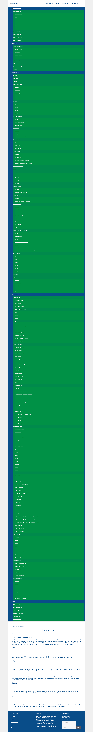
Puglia (16, 458)
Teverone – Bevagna (20, 531)
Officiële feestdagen (17, 60)
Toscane (16, 315)
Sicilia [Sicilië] (16, 195)
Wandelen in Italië (17, 560)
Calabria (15, 81)
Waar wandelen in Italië (20, 566)
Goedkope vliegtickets (18, 613)
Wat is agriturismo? (17, 66)
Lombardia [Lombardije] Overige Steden (23, 163)
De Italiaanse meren (17, 385)
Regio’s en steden (15, 72)
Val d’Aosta (15, 274)
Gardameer (18, 397)
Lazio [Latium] (16, 128)
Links (12, 725)
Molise (14, 169)
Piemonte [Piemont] (19, 367)
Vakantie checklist (17, 63)
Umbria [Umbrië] (16, 253)
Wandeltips (17, 572)
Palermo (18, 508)
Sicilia (16, 461)
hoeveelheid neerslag (50, 669)
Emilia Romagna (16, 101)
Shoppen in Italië (17, 534)
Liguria (16, 452)
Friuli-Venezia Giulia (17, 116)
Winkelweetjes (18, 554)
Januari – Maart (18, 49)
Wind (16, 25)
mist (69, 676)
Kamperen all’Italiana (19, 335)
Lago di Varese (19, 408)
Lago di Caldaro (19, 417)
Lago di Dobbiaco (19, 420)
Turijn (16, 546)
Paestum (17, 98)
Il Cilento (17, 96)
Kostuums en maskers (19, 306)
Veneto (14, 277)
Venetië (16, 549)
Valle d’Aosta (17, 592)
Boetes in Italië (16, 610)
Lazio (16, 312)
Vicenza (16, 291)
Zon (15, 28)
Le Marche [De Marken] (18, 166)
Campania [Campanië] (18, 84)
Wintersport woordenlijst (20, 598)
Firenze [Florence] (19, 215)
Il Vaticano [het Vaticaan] (20, 136)
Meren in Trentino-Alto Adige (21, 242)
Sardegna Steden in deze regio (21, 192)
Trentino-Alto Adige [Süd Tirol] (20, 230)
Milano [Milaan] (18, 157)
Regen (16, 20)
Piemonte (17, 587)
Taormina (18, 511)
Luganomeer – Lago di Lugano (22, 402)
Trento (16, 245)
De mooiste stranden (19, 429)
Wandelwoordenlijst (19, 575)
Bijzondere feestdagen (18, 46)
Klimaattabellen (16, 31)
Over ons (13, 716)
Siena (16, 227)
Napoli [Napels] (18, 93)
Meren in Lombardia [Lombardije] (22, 160)
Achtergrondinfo (17, 11)
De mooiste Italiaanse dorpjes (19, 309)
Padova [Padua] (18, 283)
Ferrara (16, 110)
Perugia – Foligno (20, 528)
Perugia (16, 271)
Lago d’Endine (19, 405)
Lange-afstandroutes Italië (20, 563)
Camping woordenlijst (19, 332)
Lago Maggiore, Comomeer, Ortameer (24, 394)
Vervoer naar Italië (17, 619)
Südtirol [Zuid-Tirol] (19, 248)
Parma (16, 113)
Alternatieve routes (17, 607)
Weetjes (15, 69)
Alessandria (17, 177)
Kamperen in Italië (17, 321)
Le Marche (17, 455)
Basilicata (15, 78)
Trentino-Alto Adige (19, 376)
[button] (81, 3)
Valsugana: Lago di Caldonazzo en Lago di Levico (25, 250)
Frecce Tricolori (18, 125)
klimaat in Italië (43, 641)
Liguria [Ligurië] (16, 139)
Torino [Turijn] (18, 180)
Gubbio (16, 262)
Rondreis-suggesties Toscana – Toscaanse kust (26, 519)
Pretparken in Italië (17, 344)
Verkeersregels (16, 604)
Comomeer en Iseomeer (21, 391)
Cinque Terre (17, 145)
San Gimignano (18, 224)
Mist (16, 17)
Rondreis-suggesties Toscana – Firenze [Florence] (26, 516)
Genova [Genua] (18, 148)
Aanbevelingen (75, 3)
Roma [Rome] (17, 134)
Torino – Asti (19, 490)
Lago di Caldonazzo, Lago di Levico (23, 414)
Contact (12, 719)
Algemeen (17, 87)
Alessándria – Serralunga (21, 493)
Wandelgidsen (18, 569)
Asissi (16, 259)
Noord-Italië (17, 388)
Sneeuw (16, 22)
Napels (16, 543)
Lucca (16, 218)
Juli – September (18, 55)
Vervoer (16, 584)
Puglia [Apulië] (16, 183)
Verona (16, 288)
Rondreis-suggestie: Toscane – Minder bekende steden (28, 522)
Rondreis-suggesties (17, 473)
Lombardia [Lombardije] (18, 151)
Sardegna (17, 464)
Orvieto (16, 268)
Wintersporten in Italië (18, 578)
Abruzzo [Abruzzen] (19, 475)
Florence (17, 537)
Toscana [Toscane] (17, 204)
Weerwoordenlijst (17, 40)
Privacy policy (14, 722)
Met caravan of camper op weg (21, 338)
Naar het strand (18, 432)
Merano (16, 239)
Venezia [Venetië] (18, 286)
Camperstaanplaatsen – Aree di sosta (23, 326)
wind (66, 704)
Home (13, 626)
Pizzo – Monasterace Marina (22, 484)
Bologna (16, 107)
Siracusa (18, 502)
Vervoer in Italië (16, 616)
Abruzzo (15, 75)
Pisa (16, 221)
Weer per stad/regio (17, 37)
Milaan (16, 540)
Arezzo (16, 212)
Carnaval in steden (19, 300)
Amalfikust (17, 90)
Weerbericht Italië (17, 34)
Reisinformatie (15, 43)
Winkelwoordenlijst (19, 557)
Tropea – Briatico (19, 481)
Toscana (16, 467)
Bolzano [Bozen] (18, 236)
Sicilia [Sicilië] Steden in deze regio (22, 201)
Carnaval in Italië (17, 297)
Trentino (17, 589)
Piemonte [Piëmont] (17, 172)
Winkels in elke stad (19, 551)
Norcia (16, 265)
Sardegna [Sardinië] (17, 186)
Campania (17, 440)
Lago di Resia (19, 423)
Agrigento (18, 505)
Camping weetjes (18, 329)
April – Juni (17, 52)
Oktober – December (19, 58)
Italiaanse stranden (17, 426)
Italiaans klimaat (18, 14)
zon (25, 656)
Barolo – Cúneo (19, 496)
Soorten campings (19, 341)
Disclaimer (13, 727)
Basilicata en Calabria (19, 437)
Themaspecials (15, 294)
